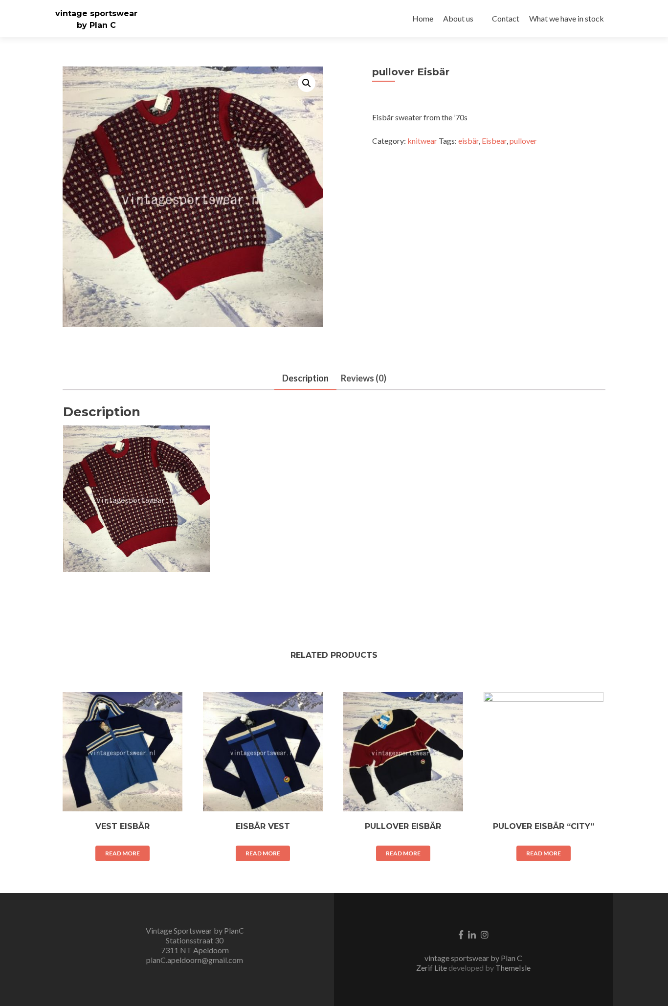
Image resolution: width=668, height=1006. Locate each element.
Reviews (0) (363, 378)
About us (458, 18)
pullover (523, 140)
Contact (505, 18)
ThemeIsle (513, 967)
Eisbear (494, 140)
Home (422, 18)
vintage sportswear (96, 13)
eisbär (468, 140)
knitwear (422, 140)
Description (305, 378)
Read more (122, 853)
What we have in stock (566, 18)
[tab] (305, 378)
